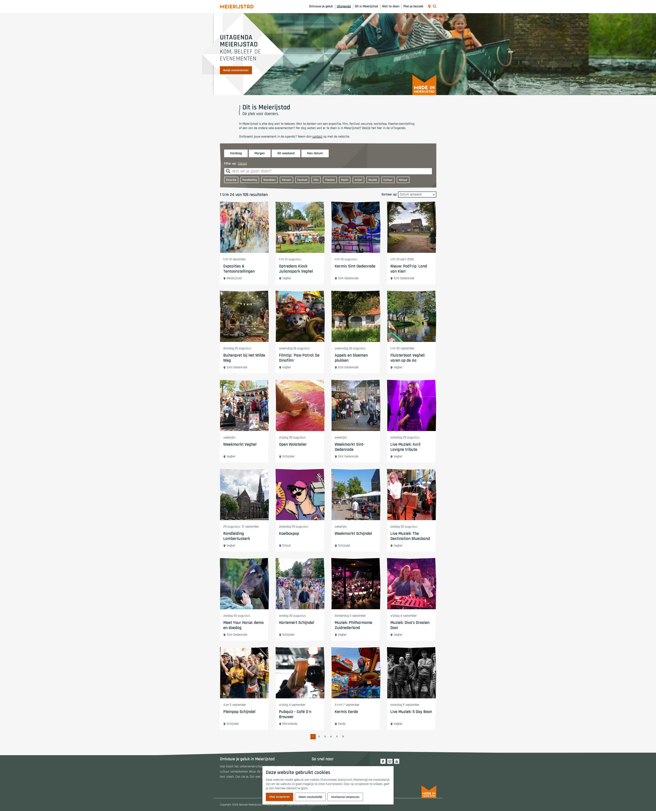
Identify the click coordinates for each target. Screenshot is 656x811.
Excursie (231, 180)
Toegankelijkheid (295, 805)
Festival (302, 180)
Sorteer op (389, 194)
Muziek (372, 180)
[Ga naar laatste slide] (349, 89)
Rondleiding (250, 180)
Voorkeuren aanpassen (345, 797)
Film (316, 180)
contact (317, 136)
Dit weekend (286, 153)
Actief (358, 180)
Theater (330, 180)
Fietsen (286, 180)
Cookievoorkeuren (317, 805)
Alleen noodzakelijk (310, 797)
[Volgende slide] (651, 89)
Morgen (260, 153)
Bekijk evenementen (236, 70)
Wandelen (269, 180)
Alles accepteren (279, 797)
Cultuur (388, 180)
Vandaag (236, 153)
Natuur (403, 180)
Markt (344, 180)
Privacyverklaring (273, 805)
